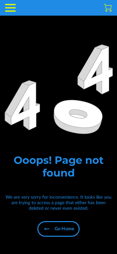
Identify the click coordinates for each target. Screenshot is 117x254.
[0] (108, 8)
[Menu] (10, 8)
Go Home (64, 229)
